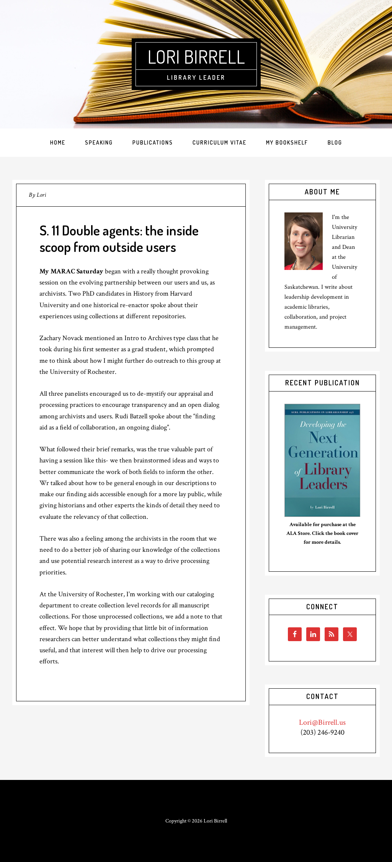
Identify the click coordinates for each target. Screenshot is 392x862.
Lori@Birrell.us (322, 722)
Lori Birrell (196, 56)
